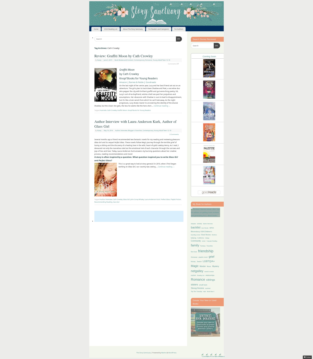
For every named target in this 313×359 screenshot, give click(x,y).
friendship (205, 251)
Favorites (210, 246)
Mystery (215, 266)
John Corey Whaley (137, 199)
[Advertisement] (138, 216)
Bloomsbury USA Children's (201, 231)
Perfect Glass (165, 199)
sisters (194, 284)
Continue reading (162, 106)
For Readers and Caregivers (158, 29)
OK (178, 39)
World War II (210, 291)
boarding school (195, 235)
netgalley (197, 271)
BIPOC (212, 228)
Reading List (200, 275)
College (207, 238)
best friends (204, 228)
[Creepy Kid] (209, 98)
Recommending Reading (103, 202)
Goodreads (151, 82)
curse (204, 241)
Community (196, 241)
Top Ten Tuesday (196, 291)
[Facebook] (174, 5)
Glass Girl (126, 199)
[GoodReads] (206, 5)
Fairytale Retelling (212, 241)
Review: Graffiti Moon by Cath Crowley (123, 55)
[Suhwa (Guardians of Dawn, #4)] (209, 120)
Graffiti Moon (122, 110)
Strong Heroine (197, 288)
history (193, 261)
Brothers (214, 235)
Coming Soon (209, 56)
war (204, 291)
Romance (148, 60)
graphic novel (203, 257)
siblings (210, 279)
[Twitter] (184, 5)
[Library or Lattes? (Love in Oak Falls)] (209, 141)
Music (209, 266)
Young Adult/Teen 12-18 (161, 60)
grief (211, 256)
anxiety (199, 223)
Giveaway (194, 257)
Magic (195, 266)
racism (193, 275)
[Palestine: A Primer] (209, 162)
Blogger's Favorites (135, 130)
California (200, 238)
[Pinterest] (194, 5)
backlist (195, 227)
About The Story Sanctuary (133, 29)
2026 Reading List (110, 29)
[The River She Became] (209, 77)
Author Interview (121, 130)
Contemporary (139, 60)
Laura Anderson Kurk (152, 199)
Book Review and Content (124, 60)
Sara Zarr (116, 202)
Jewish (199, 261)
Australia (103, 110)
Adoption (193, 223)
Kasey (99, 60)
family (195, 245)
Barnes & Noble (136, 82)
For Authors (178, 29)
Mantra (164, 353)
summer (208, 288)
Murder (203, 266)
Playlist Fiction (176, 199)
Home (96, 29)
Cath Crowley (112, 110)
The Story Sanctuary (143, 353)
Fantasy (203, 246)
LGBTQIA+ (209, 261)
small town (203, 285)
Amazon (123, 82)
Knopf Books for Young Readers (139, 110)
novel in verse (209, 271)
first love (194, 252)
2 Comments (174, 134)
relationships (210, 275)
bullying (193, 238)
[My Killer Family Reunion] (209, 183)
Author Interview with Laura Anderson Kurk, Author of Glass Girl (135, 124)
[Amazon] (217, 5)
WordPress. (172, 353)
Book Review (206, 235)
